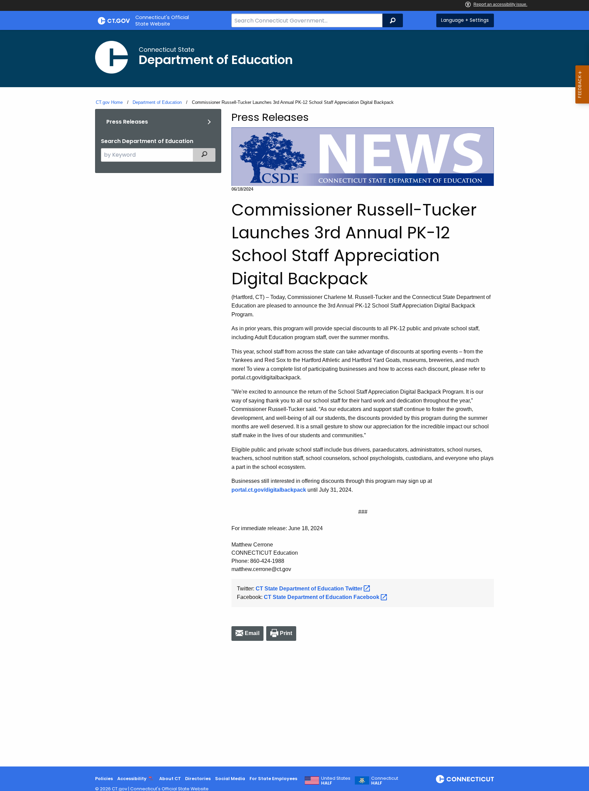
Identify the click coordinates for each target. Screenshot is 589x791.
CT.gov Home (109, 102)
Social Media (230, 778)
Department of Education (157, 102)
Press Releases (127, 122)
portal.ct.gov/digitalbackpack (268, 490)
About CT (170, 778)
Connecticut (384, 781)
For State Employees (273, 778)
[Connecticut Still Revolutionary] (465, 779)
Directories (198, 778)
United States (335, 781)
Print (286, 633)
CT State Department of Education (310, 588)
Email (252, 633)
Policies (104, 778)
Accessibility (132, 778)
